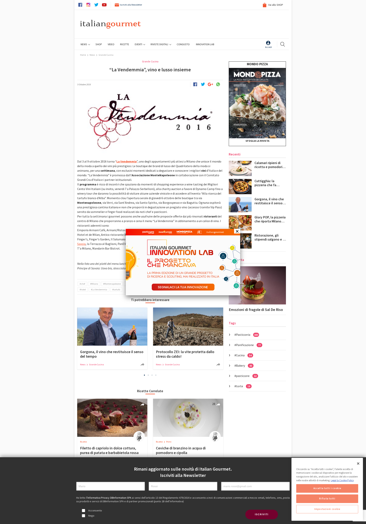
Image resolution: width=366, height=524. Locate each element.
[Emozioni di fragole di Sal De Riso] (257, 285)
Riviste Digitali (160, 44)
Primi (168, 441)
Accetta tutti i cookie (327, 488)
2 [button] (148, 375)
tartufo (116, 289)
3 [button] (152, 375)
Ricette (83, 441)
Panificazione (248, 345)
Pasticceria (247, 334)
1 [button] (144, 375)
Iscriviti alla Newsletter (131, 4)
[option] (112, 338)
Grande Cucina (106, 54)
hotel (83, 289)
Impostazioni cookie (327, 509)
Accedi (268, 47)
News (84, 44)
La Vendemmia (99, 289)
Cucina (244, 355)
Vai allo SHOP (275, 4)
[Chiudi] (358, 463)
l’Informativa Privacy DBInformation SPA (109, 497)
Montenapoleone (112, 283)
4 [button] (156, 375)
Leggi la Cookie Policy (342, 480)
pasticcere (246, 376)
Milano (94, 283)
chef (83, 283)
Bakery (244, 365)
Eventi (139, 44)
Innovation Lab (205, 44)
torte (243, 386)
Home (83, 54)
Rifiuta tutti (327, 498)
